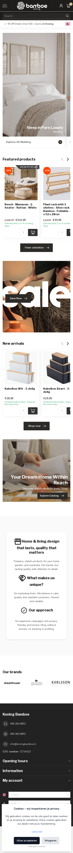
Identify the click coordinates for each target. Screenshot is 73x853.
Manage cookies (37, 846)
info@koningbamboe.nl (23, 744)
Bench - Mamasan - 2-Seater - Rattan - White (21, 206)
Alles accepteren (27, 840)
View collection (34, 247)
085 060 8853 (18, 723)
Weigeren (51, 840)
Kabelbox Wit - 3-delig (20, 388)
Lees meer (37, 831)
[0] (68, 5)
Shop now (34, 426)
